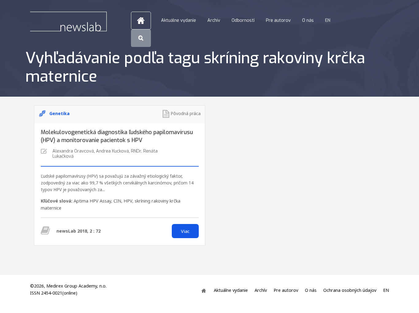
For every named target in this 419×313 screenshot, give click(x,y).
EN (327, 20)
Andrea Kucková (112, 151)
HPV (128, 201)
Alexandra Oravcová (73, 151)
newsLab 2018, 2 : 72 (78, 231)
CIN (117, 201)
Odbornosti (243, 20)
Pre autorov (278, 20)
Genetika (59, 113)
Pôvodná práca (186, 113)
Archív (213, 20)
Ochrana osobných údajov (349, 290)
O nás (308, 20)
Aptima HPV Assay (92, 201)
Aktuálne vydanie (178, 20)
